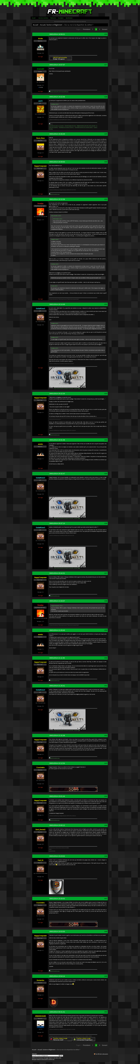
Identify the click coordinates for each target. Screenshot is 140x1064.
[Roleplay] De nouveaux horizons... (66, 127)
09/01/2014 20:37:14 (57, 523)
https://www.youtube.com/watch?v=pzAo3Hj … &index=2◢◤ (67, 388)
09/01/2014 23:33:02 (57, 898)
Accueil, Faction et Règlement (51, 25)
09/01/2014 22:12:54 (57, 763)
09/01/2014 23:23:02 (57, 856)
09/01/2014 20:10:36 (57, 199)
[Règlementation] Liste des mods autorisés (86, 125)
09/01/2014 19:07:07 (57, 65)
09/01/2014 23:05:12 (57, 825)
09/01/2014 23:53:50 (57, 931)
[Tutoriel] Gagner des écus (70, 125)
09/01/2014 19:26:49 (57, 134)
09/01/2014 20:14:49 (57, 304)
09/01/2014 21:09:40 (57, 630)
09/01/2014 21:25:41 (57, 686)
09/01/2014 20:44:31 (57, 573)
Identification (69, 18)
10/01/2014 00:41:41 (57, 1012)
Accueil (33, 18)
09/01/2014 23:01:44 (57, 796)
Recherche (53, 18)
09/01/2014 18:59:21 (57, 34)
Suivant (104, 29)
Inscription (61, 18)
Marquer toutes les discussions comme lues (43, 1059)
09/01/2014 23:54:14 (57, 976)
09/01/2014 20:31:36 (57, 440)
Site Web (41, 87)
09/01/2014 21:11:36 (57, 658)
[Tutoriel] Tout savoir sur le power (56, 125)
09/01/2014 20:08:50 (57, 162)
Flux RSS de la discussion (101, 1054)
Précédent (86, 29)
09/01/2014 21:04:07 (57, 601)
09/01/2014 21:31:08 (57, 735)
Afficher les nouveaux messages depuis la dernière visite (46, 1058)
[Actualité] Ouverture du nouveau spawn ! (84, 127)
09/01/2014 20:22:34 (57, 394)
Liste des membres (43, 18)
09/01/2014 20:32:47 (57, 474)
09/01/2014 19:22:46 (57, 97)
